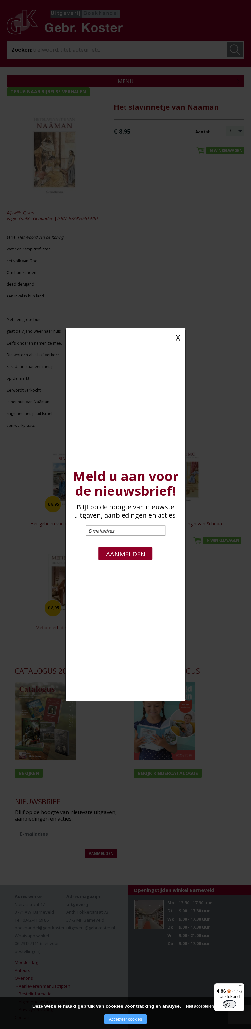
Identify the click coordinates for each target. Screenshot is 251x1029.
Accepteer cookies (125, 1019)
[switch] (229, 1004)
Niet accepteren (200, 1006)
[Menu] (240, 987)
